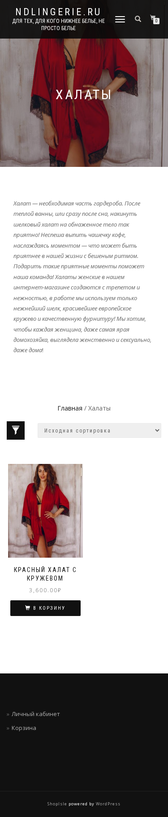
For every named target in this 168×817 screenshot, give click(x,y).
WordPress (108, 804)
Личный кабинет (36, 714)
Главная (69, 408)
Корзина (24, 728)
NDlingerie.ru (58, 12)
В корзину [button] (49, 608)
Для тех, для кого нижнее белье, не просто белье (58, 24)
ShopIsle (58, 804)
